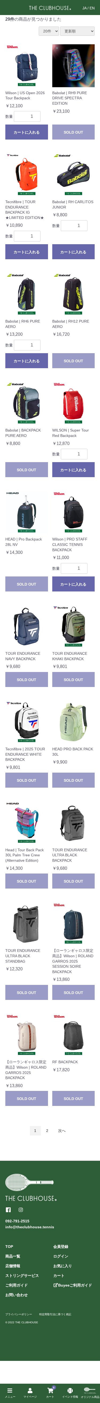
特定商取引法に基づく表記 (55, 1314)
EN (92, 8)
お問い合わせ (16, 1295)
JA (84, 8)
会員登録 (60, 1246)
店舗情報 (12, 1266)
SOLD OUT (73, 132)
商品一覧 (12, 1256)
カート (59, 1275)
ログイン (60, 1256)
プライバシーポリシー (18, 1314)
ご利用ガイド (16, 1285)
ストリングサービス (22, 1275)
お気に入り (62, 1266)
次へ (62, 1130)
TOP (9, 1246)
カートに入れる (27, 132)
